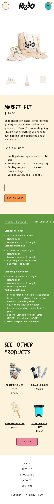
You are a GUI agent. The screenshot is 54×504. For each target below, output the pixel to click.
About (27, 480)
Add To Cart (15, 198)
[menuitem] (10, 79)
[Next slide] (47, 46)
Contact (27, 486)
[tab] (16, 222)
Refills (27, 469)
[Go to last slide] (6, 46)
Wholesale (27, 475)
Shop (27, 464)
